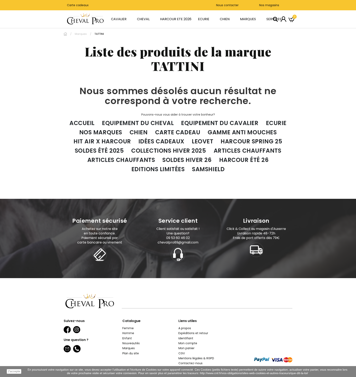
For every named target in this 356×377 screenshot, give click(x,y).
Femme (128, 328)
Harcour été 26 (244, 160)
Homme (128, 333)
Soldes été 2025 (99, 151)
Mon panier (186, 348)
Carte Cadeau (177, 133)
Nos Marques (100, 133)
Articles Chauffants (247, 151)
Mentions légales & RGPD (196, 358)
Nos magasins (268, 5)
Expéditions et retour (193, 333)
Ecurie (276, 123)
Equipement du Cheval (138, 123)
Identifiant (185, 338)
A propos (184, 328)
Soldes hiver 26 (187, 160)
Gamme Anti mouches (242, 133)
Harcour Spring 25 (251, 142)
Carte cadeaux (78, 5)
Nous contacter (227, 5)
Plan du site (130, 353)
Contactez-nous (190, 363)
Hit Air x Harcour (102, 142)
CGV (181, 353)
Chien (139, 133)
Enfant (127, 338)
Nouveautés (131, 343)
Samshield (208, 169)
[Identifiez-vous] (283, 19)
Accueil (82, 123)
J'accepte (14, 371)
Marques (128, 348)
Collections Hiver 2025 (168, 151)
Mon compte (187, 343)
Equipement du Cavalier (219, 123)
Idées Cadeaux (161, 142)
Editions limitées (158, 169)
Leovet (202, 142)
